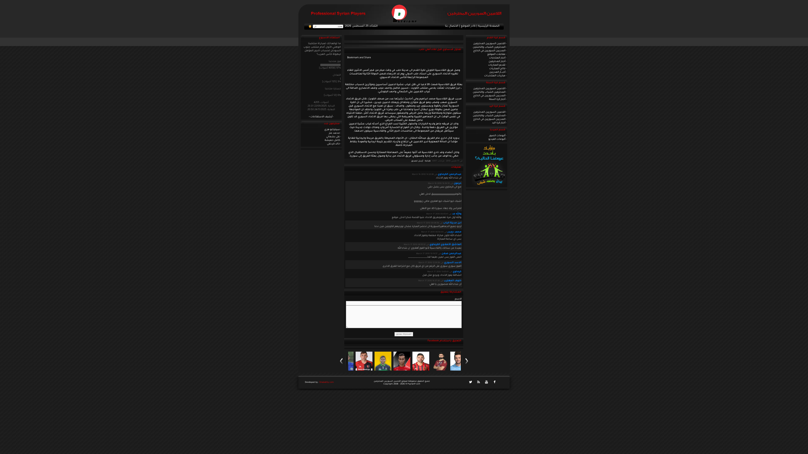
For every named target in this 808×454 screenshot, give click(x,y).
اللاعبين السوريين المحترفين (489, 43)
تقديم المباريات (496, 65)
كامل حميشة (332, 140)
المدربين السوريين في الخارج (489, 50)
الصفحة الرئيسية (489, 26)
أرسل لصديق (417, 161)
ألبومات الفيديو (496, 139)
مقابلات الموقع (496, 54)
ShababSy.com (326, 382)
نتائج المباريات (497, 68)
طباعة (428, 161)
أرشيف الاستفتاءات (321, 116)
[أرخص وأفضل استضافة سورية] (489, 186)
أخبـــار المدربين (497, 72)
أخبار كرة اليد (498, 122)
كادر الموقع (468, 26)
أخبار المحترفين (497, 61)
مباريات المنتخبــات (494, 75)
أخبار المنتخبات (497, 58)
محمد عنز (334, 133)
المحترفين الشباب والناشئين (489, 47)
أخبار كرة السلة (497, 99)
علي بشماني (333, 136)
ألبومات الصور (497, 135)
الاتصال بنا (451, 26)
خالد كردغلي (333, 144)
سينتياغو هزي (332, 129)
